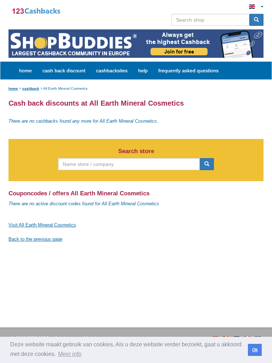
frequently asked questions (188, 70)
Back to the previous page (35, 239)
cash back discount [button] (63, 70)
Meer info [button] (69, 354)
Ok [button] (255, 349)
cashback (30, 88)
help (143, 70)
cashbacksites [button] (112, 70)
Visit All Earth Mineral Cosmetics (42, 225)
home (25, 70)
